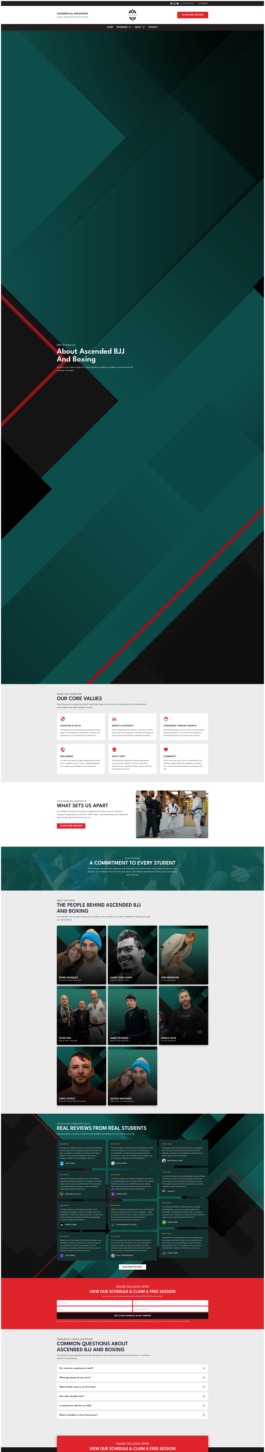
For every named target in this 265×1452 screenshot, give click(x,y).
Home (110, 27)
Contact (153, 27)
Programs (122, 27)
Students (204, 3)
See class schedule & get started (132, 1316)
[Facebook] (171, 3)
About (138, 27)
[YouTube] (178, 3)
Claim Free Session (193, 15)
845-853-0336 (188, 3)
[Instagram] (174, 3)
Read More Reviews (132, 1267)
